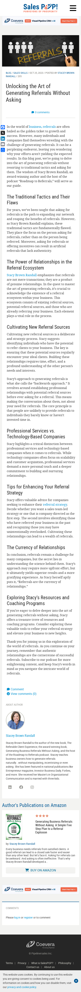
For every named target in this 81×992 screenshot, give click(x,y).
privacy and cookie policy (21, 987)
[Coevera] (40, 945)
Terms (9, 963)
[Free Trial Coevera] (40, 21)
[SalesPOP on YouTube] (43, 788)
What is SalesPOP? (42, 963)
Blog (8, 72)
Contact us (32, 967)
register (28, 917)
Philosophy (64, 963)
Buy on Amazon (43, 870)
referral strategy (55, 504)
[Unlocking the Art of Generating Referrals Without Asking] (40, 50)
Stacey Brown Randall (20, 735)
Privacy (22, 963)
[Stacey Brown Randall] (15, 720)
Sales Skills (20, 72)
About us (49, 967)
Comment (17, 689)
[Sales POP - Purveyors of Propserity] (40, 8)
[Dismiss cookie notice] (76, 981)
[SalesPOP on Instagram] (32, 787)
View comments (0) (24, 694)
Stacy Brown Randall (22, 275)
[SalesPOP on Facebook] (21, 787)
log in (17, 917)
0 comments (42, 112)
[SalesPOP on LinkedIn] (10, 787)
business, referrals (42, 127)
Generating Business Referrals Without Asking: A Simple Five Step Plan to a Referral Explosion (53, 827)
